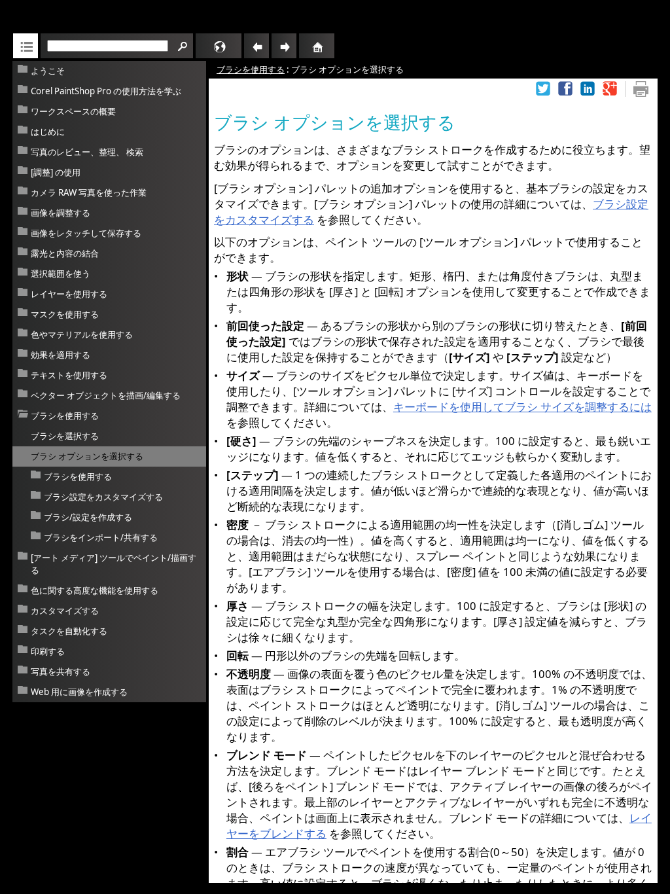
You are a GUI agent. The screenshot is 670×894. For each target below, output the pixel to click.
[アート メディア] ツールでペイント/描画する (113, 564)
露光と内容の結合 (65, 253)
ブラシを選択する (65, 436)
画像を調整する (60, 213)
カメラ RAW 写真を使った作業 (89, 192)
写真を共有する (60, 671)
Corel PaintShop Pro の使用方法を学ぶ (106, 91)
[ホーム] (301, 45)
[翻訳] (201, 45)
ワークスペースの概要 (73, 111)
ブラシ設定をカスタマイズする (103, 497)
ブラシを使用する (65, 415)
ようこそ (48, 71)
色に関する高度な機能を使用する (94, 590)
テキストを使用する (69, 375)
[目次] (25, 45)
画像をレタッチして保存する (86, 233)
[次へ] (284, 45)
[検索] (180, 45)
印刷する (48, 651)
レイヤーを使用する (69, 294)
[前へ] (256, 45)
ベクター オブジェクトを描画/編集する (106, 395)
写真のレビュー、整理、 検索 (87, 152)
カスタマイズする (65, 611)
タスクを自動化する (69, 631)
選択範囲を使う (60, 273)
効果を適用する (60, 355)
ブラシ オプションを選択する (87, 456)
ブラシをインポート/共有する (101, 537)
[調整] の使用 (55, 172)
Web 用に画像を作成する (79, 692)
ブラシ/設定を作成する (88, 517)
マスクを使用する (65, 314)
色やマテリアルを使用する (82, 334)
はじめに (48, 131)
